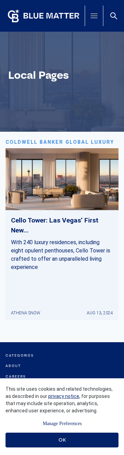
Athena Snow (25, 313)
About (13, 366)
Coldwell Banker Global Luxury (60, 142)
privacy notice (63, 396)
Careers (15, 376)
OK (62, 440)
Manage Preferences (62, 423)
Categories (20, 355)
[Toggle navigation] (94, 15)
